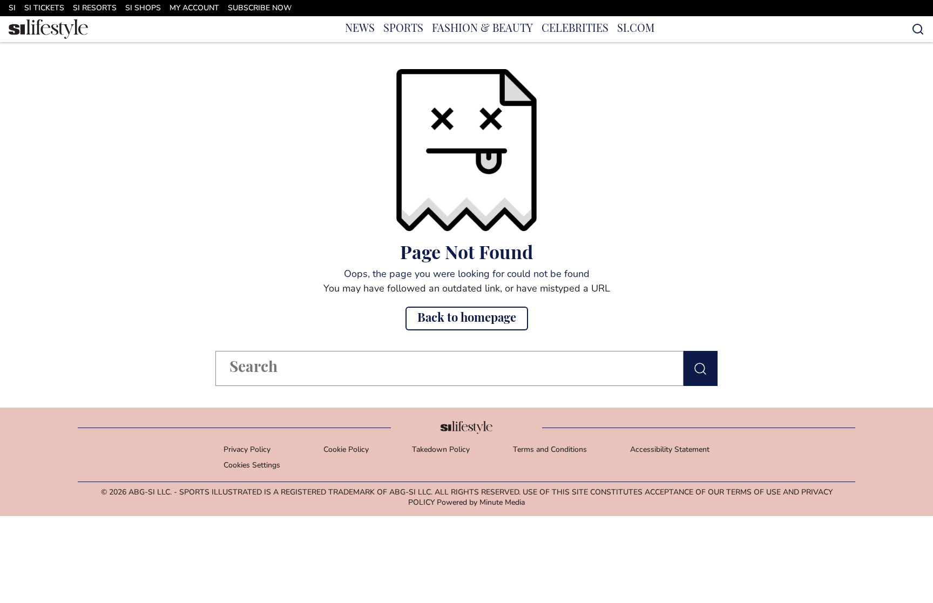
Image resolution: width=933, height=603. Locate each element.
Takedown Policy (441, 450)
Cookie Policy (346, 450)
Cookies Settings (252, 466)
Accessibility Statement (669, 450)
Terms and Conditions (550, 450)
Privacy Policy (247, 450)
